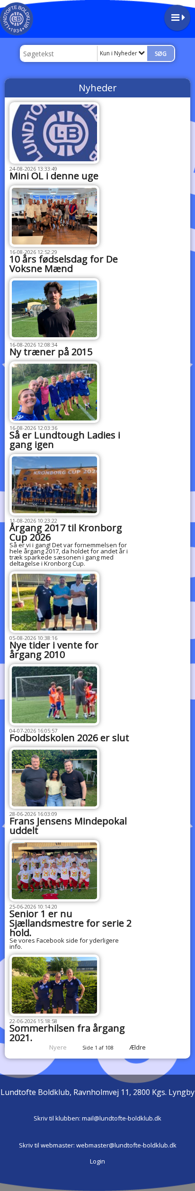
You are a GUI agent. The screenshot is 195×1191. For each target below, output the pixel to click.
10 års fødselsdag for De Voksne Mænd (63, 264)
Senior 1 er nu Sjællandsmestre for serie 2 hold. (70, 923)
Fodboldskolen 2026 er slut (69, 737)
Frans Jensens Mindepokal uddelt (68, 825)
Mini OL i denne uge (53, 175)
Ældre (138, 1047)
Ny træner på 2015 (50, 351)
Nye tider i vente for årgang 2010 (53, 650)
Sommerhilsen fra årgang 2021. (67, 1033)
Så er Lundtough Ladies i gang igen (64, 440)
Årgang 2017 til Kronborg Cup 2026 (65, 532)
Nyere (58, 1047)
